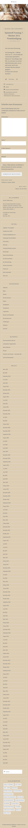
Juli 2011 (5, 752)
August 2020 (6, 437)
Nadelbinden (19, 800)
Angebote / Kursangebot (8, 227)
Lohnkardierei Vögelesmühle (9, 343)
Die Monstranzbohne (7, 258)
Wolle (18, 809)
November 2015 (6, 595)
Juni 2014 (5, 639)
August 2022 (6, 396)
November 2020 (6, 431)
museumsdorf (8, 800)
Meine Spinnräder (7, 272)
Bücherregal (5, 251)
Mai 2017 (5, 550)
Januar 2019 (6, 489)
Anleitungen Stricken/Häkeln (9, 238)
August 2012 (6, 715)
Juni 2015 (5, 609)
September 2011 (6, 745)
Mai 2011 (5, 759)
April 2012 (5, 728)
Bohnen (4, 294)
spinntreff (11, 94)
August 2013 (6, 674)
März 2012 (5, 732)
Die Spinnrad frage (7, 262)
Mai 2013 (5, 684)
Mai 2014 (5, 643)
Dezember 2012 (6, 701)
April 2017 (5, 554)
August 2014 (6, 636)
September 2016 (6, 571)
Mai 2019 (5, 475)
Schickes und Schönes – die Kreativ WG (12, 354)
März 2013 (5, 691)
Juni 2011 (5, 756)
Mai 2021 (5, 420)
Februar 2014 (6, 653)
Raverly (4, 350)
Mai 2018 (5, 513)
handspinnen (8, 92)
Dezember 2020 (6, 427)
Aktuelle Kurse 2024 (7, 231)
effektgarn (8, 790)
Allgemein (5, 287)
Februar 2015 (6, 622)
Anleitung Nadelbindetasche (9, 234)
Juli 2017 (5, 544)
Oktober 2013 (6, 667)
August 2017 (6, 540)
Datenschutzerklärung (8, 255)
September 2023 (6, 376)
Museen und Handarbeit (14, 28)
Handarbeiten (6, 304)
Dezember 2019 (6, 455)
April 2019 (5, 479)
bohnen (14, 787)
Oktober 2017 (6, 533)
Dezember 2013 (6, 660)
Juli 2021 (5, 417)
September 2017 (6, 537)
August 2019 (6, 465)
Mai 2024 (5, 372)
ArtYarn (18, 784)
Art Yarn (7, 787)
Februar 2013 (6, 694)
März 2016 (5, 581)
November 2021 (6, 413)
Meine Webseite (6, 347)
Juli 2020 (5, 441)
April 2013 (5, 687)
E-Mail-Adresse (6, 148)
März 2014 (5, 650)
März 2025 (5, 369)
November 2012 (6, 704)
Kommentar (5, 117)
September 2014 (6, 633)
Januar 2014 (6, 656)
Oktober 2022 (6, 393)
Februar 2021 (6, 424)
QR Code (5, 244)
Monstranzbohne (10, 797)
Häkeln (4, 301)
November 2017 (6, 530)
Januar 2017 (6, 564)
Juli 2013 (5, 677)
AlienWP (14, 826)
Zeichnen (5, 328)
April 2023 (5, 383)
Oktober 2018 (6, 499)
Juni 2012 (5, 722)
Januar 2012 (6, 739)
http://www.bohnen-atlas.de (9, 340)
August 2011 (6, 749)
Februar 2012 (6, 735)
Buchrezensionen (7, 297)
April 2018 (5, 516)
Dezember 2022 (6, 390)
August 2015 (6, 605)
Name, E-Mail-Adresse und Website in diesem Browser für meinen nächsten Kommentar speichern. (12, 167)
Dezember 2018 (6, 492)
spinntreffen (7, 95)
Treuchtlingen (15, 95)
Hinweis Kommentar (7, 265)
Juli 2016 (5, 574)
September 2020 (6, 434)
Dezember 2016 (6, 568)
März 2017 (5, 557)
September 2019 (6, 461)
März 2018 (5, 520)
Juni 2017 (5, 547)
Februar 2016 (6, 585)
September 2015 (6, 602)
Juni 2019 (5, 472)
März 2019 (5, 482)
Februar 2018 (6, 523)
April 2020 (5, 448)
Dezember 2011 (6, 742)
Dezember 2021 (6, 410)
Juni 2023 (5, 379)
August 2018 (6, 506)
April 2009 (5, 763)
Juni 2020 (5, 444)
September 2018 (6, 502)
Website (3, 156)
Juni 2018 (5, 509)
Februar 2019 (6, 485)
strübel (18, 806)
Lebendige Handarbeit (14, 11)
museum (15, 92)
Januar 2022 (6, 407)
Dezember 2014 (6, 629)
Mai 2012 (5, 725)
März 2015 (5, 619)
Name (3, 140)
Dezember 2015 (6, 591)
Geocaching (5, 241)
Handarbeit (18, 790)
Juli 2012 (5, 718)
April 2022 (5, 403)
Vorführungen (6, 321)
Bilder (4, 291)
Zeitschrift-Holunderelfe (8, 357)
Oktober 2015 (6, 598)
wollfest (7, 812)
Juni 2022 (5, 400)
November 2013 (6, 663)
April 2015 (5, 615)
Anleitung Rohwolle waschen (9, 248)
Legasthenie (5, 311)
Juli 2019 (5, 468)
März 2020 (5, 451)
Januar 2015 (6, 626)
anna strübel (8, 784)
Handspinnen (6, 308)
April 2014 (5, 646)
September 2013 (6, 670)
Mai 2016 (5, 578)
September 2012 (6, 711)
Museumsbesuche (7, 318)
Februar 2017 (6, 561)
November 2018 (6, 496)
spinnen (6, 94)
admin (7, 87)
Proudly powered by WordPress (9, 824)
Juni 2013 (5, 680)
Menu (15, 1)
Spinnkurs (5, 325)
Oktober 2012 (6, 708)
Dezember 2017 (6, 526)
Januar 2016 (6, 588)
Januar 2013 (6, 698)
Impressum (5, 268)
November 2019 (6, 458)
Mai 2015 (5, 612)
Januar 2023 (6, 386)
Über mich (5, 275)
